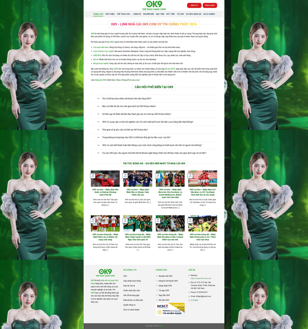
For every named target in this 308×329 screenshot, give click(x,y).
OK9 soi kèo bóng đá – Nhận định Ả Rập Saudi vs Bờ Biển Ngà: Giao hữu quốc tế (138, 237)
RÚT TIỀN (170, 14)
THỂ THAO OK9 (123, 14)
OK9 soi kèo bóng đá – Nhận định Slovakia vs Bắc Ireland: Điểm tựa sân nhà (170, 237)
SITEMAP (194, 300)
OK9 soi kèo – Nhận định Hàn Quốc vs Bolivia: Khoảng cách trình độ (105, 192)
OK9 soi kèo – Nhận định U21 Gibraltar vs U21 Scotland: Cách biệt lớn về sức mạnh (203, 192)
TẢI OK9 (180, 14)
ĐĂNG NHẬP (210, 5)
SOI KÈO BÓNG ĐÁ (193, 14)
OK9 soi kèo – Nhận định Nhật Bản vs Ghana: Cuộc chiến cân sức (137, 192)
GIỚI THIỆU (110, 14)
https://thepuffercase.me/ (128, 80)
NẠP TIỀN (160, 14)
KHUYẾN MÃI (148, 14)
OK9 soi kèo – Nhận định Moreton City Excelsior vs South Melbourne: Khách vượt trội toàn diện (170, 193)
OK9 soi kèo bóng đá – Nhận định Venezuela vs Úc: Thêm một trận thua (203, 237)
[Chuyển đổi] (98, 98)
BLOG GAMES (209, 14)
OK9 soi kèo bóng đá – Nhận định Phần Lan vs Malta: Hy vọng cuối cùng (105, 237)
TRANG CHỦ (98, 14)
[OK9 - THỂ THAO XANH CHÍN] (154, 5)
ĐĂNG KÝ (194, 5)
